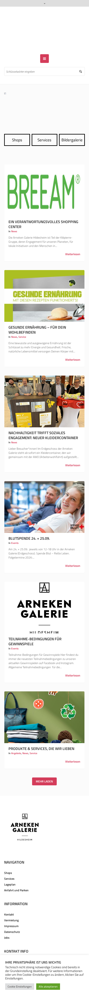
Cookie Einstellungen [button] (20, 986)
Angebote (16, 741)
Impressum (11, 914)
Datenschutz (12, 920)
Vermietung (11, 908)
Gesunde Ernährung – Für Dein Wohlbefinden (37, 317)
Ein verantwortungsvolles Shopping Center (43, 212)
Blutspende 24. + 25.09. (29, 526)
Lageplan (10, 872)
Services (44, 128)
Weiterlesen (72, 242)
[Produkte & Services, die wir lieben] (44, 705)
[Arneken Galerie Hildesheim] (44, 24)
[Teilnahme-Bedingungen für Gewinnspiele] (44, 595)
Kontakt (9, 902)
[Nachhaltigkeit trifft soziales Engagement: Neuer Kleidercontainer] (44, 389)
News (14, 219)
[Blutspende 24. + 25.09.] (44, 495)
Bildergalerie (72, 128)
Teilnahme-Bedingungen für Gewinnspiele (34, 629)
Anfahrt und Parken (16, 878)
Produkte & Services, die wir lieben (41, 736)
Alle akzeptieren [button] (48, 986)
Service (22, 325)
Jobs (7, 925)
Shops (17, 128)
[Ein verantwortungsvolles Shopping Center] (44, 178)
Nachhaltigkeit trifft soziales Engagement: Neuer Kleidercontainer (43, 423)
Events (15, 531)
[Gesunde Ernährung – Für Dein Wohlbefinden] (44, 284)
